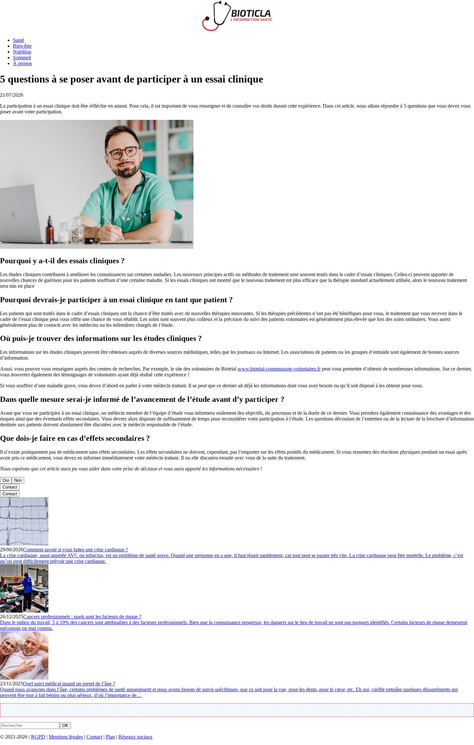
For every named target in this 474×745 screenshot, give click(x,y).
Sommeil (22, 57)
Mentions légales (66, 737)
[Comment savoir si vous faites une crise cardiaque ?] (24, 544)
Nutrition (22, 51)
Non (18, 480)
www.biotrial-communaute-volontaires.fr (279, 369)
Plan (110, 737)
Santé (18, 40)
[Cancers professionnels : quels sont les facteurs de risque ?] (24, 611)
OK (65, 725)
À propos (22, 63)
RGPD (38, 737)
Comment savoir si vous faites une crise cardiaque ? (75, 549)
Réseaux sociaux (135, 737)
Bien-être (22, 46)
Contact (10, 487)
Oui (6, 480)
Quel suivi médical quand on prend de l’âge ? (69, 683)
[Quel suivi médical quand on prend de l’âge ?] (24, 678)
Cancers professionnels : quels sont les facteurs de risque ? (82, 616)
